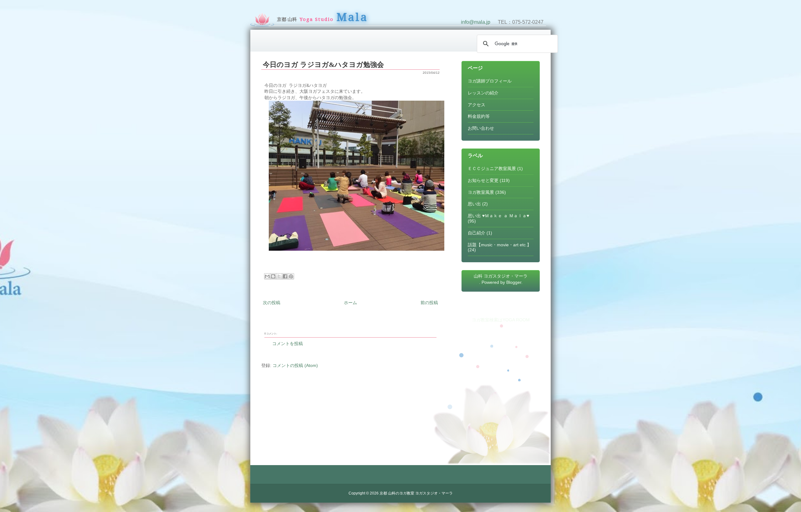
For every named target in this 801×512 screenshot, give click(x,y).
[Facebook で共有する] (285, 276)
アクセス (476, 104)
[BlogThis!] (273, 276)
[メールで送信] (267, 276)
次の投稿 (271, 302)
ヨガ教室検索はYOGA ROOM (501, 319)
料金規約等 (479, 116)
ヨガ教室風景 (481, 192)
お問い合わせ (481, 128)
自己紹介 (476, 232)
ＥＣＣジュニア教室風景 (492, 168)
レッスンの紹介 (483, 92)
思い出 (474, 203)
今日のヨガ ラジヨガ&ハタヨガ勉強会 (323, 64)
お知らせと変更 (483, 180)
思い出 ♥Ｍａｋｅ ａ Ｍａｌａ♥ (498, 215)
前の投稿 (429, 302)
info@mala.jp (475, 22)
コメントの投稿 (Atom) (295, 365)
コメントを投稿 (287, 343)
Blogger (513, 282)
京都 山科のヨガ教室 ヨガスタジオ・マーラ (416, 493)
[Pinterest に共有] (291, 276)
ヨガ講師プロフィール (490, 80)
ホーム (350, 302)
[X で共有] (279, 276)
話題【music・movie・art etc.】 (499, 244)
